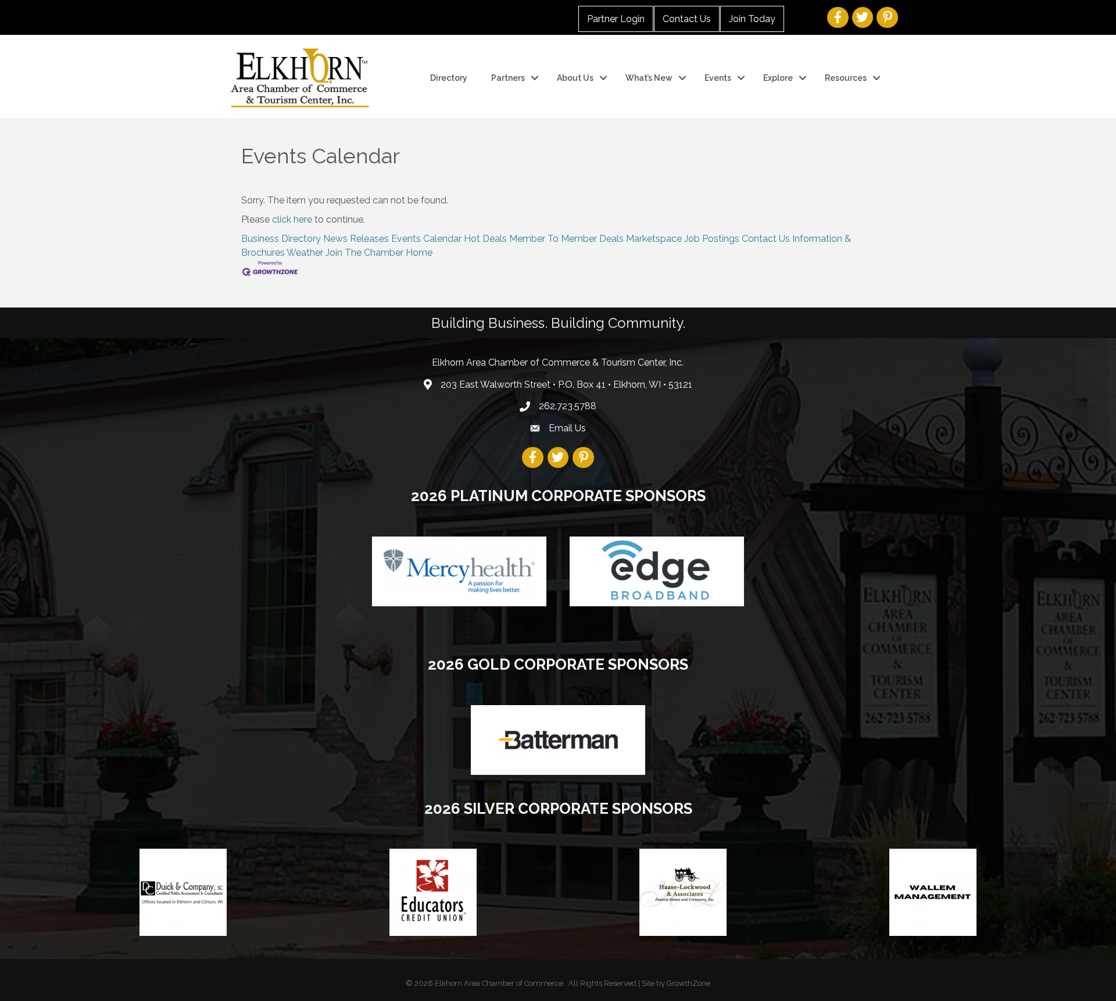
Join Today (752, 18)
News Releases (356, 238)
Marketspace (654, 238)
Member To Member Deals (566, 238)
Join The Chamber (364, 252)
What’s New (649, 78)
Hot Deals (485, 238)
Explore (778, 78)
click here (292, 219)
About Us (575, 78)
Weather (305, 252)
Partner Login (616, 18)
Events (717, 78)
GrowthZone (688, 983)
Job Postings (711, 238)
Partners (508, 78)
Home (419, 252)
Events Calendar (426, 238)
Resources (846, 78)
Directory (448, 78)
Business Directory (281, 238)
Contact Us (687, 18)
